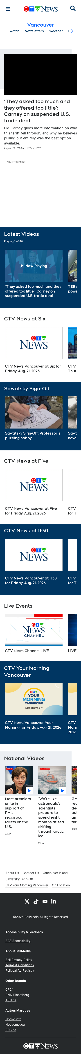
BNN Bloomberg (17, 995)
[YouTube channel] (45, 901)
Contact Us (30, 873)
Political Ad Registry (20, 970)
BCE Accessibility (18, 941)
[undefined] (34, 274)
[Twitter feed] (27, 901)
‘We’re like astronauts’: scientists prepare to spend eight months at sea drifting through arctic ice (51, 817)
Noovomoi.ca (15, 1024)
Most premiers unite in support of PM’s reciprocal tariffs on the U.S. (18, 813)
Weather (56, 31)
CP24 (9, 989)
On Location (61, 885)
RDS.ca (10, 1030)
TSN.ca (10, 1000)
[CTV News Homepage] (41, 9)
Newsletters (34, 31)
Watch (14, 31)
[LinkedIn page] (54, 901)
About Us (12, 873)
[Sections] (8, 8)
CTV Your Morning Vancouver (26, 885)
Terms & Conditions (19, 965)
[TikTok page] (36, 901)
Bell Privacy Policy (18, 960)
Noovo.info (13, 1019)
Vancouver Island (55, 873)
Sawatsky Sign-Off (19, 879)
